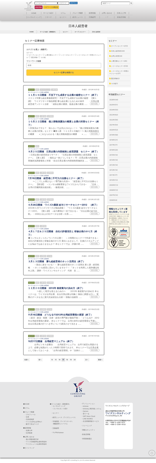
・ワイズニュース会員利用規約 (35, 444)
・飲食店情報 (85, 434)
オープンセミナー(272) (119, 46)
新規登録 (38, 7)
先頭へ (26, 360)
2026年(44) (113, 100)
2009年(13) (113, 185)
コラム (63, 13)
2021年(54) (113, 125)
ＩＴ (107, 17)
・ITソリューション (88, 404)
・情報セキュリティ (88, 430)
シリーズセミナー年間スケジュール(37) (119, 72)
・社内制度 (28, 433)
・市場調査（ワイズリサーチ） (62, 421)
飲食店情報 (121, 17)
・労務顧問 (55, 428)
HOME (33, 13)
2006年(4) (113, 200)
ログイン (73, 3)
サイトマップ (29, 448)
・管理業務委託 (86, 439)
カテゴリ (29, 53)
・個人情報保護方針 (31, 439)
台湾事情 (50, 116)
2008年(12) (113, 190)
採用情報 (92, 13)
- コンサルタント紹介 (60, 408)
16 (59, 360)
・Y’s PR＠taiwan (57, 432)
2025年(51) (113, 105)
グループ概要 (78, 13)
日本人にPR (121, 13)
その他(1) (114, 83)
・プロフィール (30, 414)
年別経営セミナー (117, 94)
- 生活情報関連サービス (90, 421)
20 (75, 360)
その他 (43, 57)
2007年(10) (113, 195)
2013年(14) (113, 165)
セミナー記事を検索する (64, 72)
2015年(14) (113, 155)
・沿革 (26, 417)
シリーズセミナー (67, 55)
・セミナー (55, 413)
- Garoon (85, 411)
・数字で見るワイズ (31, 424)
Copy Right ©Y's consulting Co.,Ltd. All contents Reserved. (78, 460)
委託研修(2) (115, 78)
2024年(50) (113, 110)
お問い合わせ (107, 13)
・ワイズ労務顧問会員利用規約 (35, 442)
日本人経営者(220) (118, 51)
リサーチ (48, 17)
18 (67, 360)
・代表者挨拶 (29, 419)
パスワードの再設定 (51, 7)
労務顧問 (92, 17)
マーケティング (45, 89)
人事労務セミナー (51, 55)
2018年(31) (113, 140)
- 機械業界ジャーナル (60, 424)
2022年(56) (113, 120)
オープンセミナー (80, 32)
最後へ (100, 360)
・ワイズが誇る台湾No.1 (33, 422)
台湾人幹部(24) (116, 56)
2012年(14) (113, 170)
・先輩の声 (28, 430)
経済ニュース (78, 17)
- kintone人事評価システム (91, 409)
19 (71, 360)
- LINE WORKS (87, 419)
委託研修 (34, 57)
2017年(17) (113, 145)
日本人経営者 (96, 32)
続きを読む (94, 104)
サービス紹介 (48, 13)
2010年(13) (113, 180)
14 (52, 360)
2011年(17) (113, 175)
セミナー (63, 17)
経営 (37, 89)
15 (56, 360)
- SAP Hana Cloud (88, 416)
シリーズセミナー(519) (119, 66)
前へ (40, 360)
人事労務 (54, 89)
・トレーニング (86, 425)
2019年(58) (113, 135)
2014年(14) (113, 160)
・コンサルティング (58, 406)
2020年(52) (113, 130)
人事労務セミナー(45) (119, 61)
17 (63, 360)
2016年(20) (113, 150)
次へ (86, 360)
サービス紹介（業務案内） (48, 32)
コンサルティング (34, 17)
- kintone (85, 406)
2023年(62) (113, 115)
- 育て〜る (85, 414)
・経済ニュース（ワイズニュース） (64, 417)
